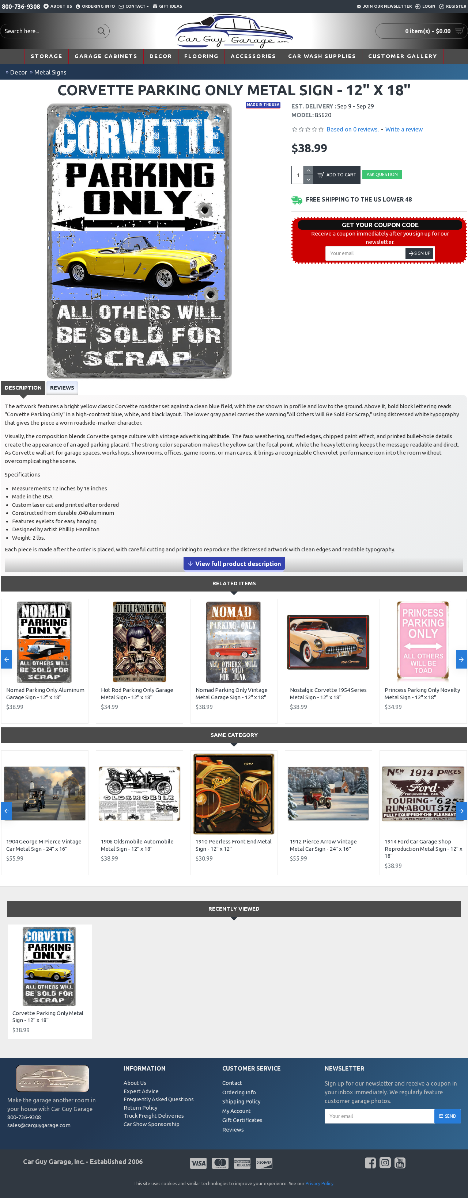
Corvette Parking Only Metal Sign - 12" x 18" (47, 1016)
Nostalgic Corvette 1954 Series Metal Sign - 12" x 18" (328, 693)
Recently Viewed (234, 909)
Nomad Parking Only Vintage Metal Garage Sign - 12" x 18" (232, 693)
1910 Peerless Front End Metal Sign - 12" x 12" (234, 845)
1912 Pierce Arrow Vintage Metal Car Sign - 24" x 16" (323, 845)
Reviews (62, 387)
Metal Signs (50, 72)
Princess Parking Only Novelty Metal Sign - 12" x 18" (422, 693)
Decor (18, 72)
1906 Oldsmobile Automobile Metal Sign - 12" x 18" (137, 845)
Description (23, 387)
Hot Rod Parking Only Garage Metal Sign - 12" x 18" (137, 693)
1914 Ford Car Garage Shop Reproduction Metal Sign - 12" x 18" (424, 848)
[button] (6, 659)
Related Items (234, 583)
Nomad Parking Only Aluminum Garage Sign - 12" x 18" (45, 693)
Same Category (234, 735)
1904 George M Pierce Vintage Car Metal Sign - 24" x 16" (44, 845)
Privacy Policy (319, 1183)
